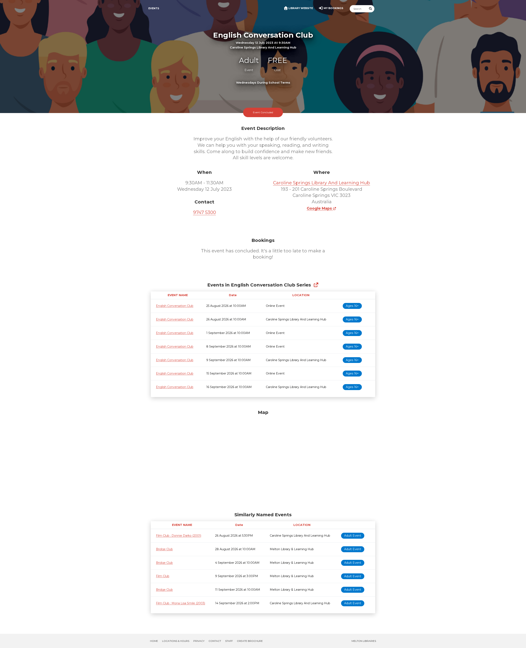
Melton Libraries (364, 640)
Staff (229, 640)
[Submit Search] (371, 8)
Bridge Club (164, 549)
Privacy (198, 640)
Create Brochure (250, 640)
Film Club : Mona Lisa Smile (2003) (180, 603)
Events (153, 8)
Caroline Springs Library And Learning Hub (321, 183)
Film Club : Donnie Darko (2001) (178, 535)
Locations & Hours (175, 640)
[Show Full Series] (316, 285)
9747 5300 (204, 212)
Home (154, 640)
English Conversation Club (174, 306)
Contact (215, 640)
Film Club (162, 576)
